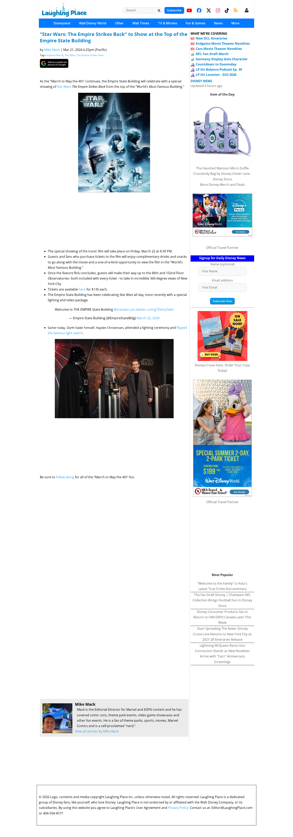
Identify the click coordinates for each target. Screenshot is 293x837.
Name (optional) (222, 264)
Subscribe (174, 10)
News (218, 23)
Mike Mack (52, 49)
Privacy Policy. (178, 807)
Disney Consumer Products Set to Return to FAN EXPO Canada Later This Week (222, 617)
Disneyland (62, 23)
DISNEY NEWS (201, 81)
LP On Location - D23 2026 (216, 74)
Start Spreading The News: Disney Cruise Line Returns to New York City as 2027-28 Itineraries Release (222, 633)
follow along (65, 477)
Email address (222, 280)
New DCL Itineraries (211, 38)
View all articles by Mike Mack (97, 731)
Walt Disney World (92, 23)
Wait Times (140, 23)
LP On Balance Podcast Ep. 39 (219, 69)
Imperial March (54, 55)
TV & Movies (167, 23)
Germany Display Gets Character (222, 59)
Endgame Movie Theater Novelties (223, 43)
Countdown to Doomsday (216, 64)
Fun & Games (195, 23)
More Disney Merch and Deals (222, 184)
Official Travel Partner (222, 247)
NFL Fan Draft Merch (212, 54)
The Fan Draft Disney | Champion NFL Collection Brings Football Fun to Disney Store (222, 600)
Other (119, 23)
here (82, 289)
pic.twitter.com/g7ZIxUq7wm (152, 309)
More (235, 23)
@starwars (122, 309)
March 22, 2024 (148, 318)
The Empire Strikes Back (90, 55)
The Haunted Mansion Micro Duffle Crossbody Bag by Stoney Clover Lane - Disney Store (222, 173)
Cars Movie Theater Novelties (219, 48)
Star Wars (70, 55)
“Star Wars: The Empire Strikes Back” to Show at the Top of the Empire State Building (113, 37)
